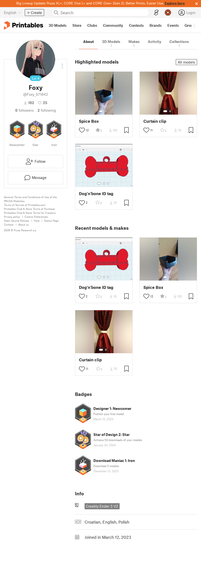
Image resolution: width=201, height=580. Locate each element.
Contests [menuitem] (136, 25)
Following (47, 110)
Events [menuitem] (173, 25)
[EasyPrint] (156, 12)
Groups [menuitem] (191, 25)
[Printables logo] (23, 25)
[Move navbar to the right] (194, 25)
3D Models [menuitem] (57, 25)
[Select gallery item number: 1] (101, 111)
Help (36, 220)
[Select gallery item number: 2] (106, 111)
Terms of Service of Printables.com (24, 204)
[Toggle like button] (82, 130)
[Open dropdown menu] (62, 64)
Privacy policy (12, 216)
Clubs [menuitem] (92, 25)
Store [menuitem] (76, 25)
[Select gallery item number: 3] (108, 184)
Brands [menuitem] (156, 25)
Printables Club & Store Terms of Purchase (29, 208)
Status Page (51, 220)
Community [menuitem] (113, 25)
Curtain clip (154, 121)
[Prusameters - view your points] (168, 12)
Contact (8, 224)
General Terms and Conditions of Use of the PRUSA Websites (30, 198)
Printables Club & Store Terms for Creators (30, 212)
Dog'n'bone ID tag (96, 193)
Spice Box (89, 121)
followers (24, 110)
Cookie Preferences (36, 216)
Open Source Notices (16, 220)
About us (23, 224)
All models (186, 62)
